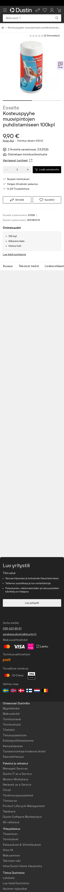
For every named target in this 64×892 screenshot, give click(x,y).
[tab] (9, 266)
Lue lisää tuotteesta (14, 254)
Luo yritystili (32, 602)
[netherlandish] (37, 691)
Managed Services (15, 768)
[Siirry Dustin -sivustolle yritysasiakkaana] (21, 10)
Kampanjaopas (13, 746)
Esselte (11, 108)
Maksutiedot (11, 713)
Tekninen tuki (12, 860)
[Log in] (52, 10)
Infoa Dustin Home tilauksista (22, 866)
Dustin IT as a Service (17, 774)
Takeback (9, 811)
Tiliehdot (9, 730)
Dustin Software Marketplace (22, 816)
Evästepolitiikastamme (18, 740)
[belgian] (45, 691)
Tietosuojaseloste (14, 735)
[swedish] (6, 691)
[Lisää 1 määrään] (27, 169)
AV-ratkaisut (11, 822)
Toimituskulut (12, 724)
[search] (56, 18)
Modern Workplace (15, 779)
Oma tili (8, 850)
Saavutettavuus (13, 756)
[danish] (21, 691)
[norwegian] (13, 691)
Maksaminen (11, 855)
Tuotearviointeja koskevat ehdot (24, 751)
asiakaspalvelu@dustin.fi (19, 634)
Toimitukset (10, 839)
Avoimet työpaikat (15, 888)
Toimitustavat (12, 719)
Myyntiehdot (11, 708)
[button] (38, 10)
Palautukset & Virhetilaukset (22, 844)
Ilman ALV (8, 141)
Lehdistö (9, 878)
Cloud (7, 790)
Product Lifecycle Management (24, 806)
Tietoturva (10, 800)
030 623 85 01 (12, 628)
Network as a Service (17, 784)
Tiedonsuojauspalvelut (18, 795)
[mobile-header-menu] (5, 10)
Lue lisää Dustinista (16, 883)
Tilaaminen (10, 834)
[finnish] (29, 691)
